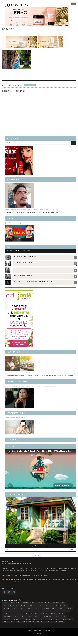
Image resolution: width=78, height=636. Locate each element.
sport (51, 619)
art (5, 602)
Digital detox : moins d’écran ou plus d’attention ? (19, 373)
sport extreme (61, 619)
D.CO (8, 549)
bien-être (31, 605)
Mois (23, 251)
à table (48, 621)
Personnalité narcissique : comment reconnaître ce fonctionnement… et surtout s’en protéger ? (31, 386)
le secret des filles (52, 611)
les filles (65, 611)
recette (27, 619)
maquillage (7, 616)
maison (53, 613)
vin (18, 621)
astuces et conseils (10, 605)
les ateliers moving (36, 611)
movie (29, 616)
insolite (16, 611)
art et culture (14, 602)
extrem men (45, 608)
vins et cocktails (28, 621)
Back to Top (38, 555)
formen (69, 608)
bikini (39, 605)
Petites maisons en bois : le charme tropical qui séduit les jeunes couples (28, 546)
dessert (15, 608)
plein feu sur (17, 619)
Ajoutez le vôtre (30, 85)
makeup (61, 613)
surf (70, 619)
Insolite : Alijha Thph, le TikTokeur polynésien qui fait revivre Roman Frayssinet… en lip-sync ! (31, 209)
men (16, 616)
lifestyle (34, 613)
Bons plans (12, 218)
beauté (22, 605)
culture (6, 608)
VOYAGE (39, 621)
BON (46, 605)
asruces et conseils (29, 602)
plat (64, 616)
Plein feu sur (13, 179)
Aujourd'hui (9, 251)
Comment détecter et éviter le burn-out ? (16, 417)
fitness (61, 608)
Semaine (17, 251)
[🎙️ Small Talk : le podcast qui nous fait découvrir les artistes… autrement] (19, 233)
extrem (36, 608)
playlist (6, 619)
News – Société (13, 352)
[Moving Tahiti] (29, 3)
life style (24, 613)
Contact (39, 633)
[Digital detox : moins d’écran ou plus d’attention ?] (19, 363)
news (57, 616)
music (37, 616)
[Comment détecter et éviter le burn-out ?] (19, 427)
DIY (22, 608)
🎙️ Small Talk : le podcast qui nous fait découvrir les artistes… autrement (25, 223)
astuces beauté (44, 602)
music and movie (47, 616)
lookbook (44, 613)
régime (35, 619)
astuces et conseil (59, 602)
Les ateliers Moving (16, 413)
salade (43, 619)
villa (12, 621)
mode (22, 616)
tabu (5, 621)
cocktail (63, 605)
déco (28, 608)
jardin (25, 611)
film (53, 608)
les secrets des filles (11, 613)
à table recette (58, 621)
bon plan (54, 605)
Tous (28, 251)
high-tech (7, 611)
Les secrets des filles (17, 381)
